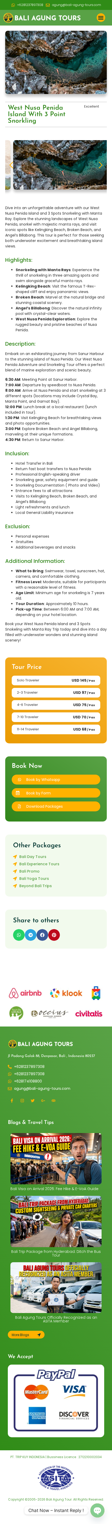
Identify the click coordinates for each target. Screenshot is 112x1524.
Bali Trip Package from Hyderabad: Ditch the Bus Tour (56, 1253)
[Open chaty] (97, 1510)
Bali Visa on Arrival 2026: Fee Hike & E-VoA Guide (54, 1188)
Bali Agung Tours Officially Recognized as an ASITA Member (56, 1319)
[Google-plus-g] (43, 1100)
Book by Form (38, 793)
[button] (101, 17)
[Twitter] (32, 1100)
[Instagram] (22, 1100)
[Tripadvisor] (53, 1100)
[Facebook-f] (12, 1100)
